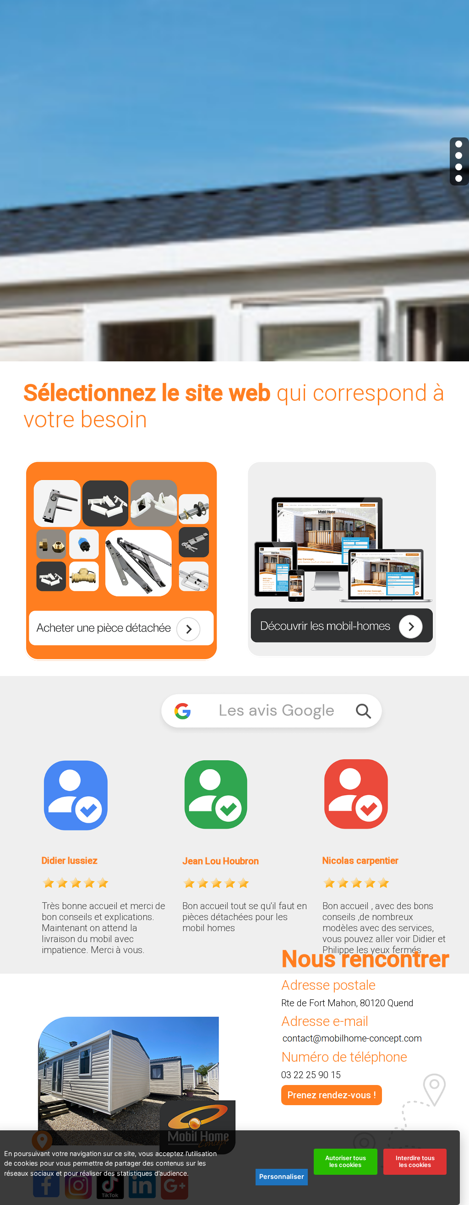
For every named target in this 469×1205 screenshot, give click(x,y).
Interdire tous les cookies (415, 1161)
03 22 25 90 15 (311, 1074)
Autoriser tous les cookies (345, 1161)
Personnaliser (281, 1176)
